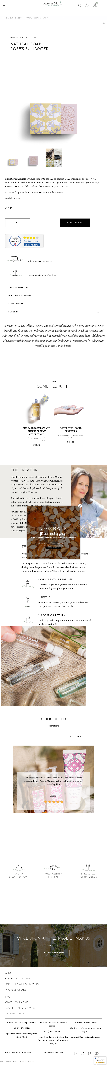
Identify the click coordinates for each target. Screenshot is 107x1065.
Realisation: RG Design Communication (18, 1052)
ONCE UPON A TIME (18, 979)
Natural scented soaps (23, 38)
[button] (75, 223)
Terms (31, 1061)
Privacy (25, 1061)
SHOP (8, 973)
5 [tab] (57, 825)
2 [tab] (49, 825)
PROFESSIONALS (15, 990)
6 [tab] (60, 825)
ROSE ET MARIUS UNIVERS (22, 984)
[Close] (80, 506)
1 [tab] (46, 825)
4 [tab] (55, 825)
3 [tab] (52, 825)
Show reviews (31, 245)
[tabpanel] (53, 780)
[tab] (53, 912)
